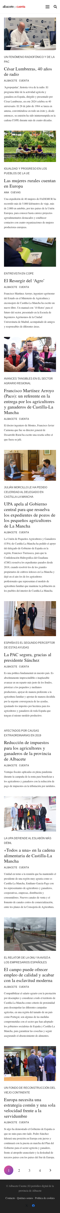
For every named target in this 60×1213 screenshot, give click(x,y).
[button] (47, 7)
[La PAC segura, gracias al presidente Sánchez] (30, 618)
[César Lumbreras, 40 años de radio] (30, 34)
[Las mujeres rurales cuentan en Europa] (30, 146)
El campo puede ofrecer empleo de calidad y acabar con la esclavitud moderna (29, 974)
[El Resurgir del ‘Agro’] (30, 252)
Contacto (10, 1198)
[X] (26, 1205)
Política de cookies (45, 1198)
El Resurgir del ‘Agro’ (24, 280)
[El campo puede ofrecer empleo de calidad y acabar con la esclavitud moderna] (30, 934)
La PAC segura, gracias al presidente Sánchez (27, 657)
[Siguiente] (50, 1170)
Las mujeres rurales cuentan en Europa (30, 183)
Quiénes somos (25, 1198)
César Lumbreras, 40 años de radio (28, 71)
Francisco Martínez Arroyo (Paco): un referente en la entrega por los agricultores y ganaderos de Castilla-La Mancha (29, 401)
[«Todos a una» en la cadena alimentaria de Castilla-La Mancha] (30, 813)
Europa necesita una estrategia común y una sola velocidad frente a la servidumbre (29, 1107)
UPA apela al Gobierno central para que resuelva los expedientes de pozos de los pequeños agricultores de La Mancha (29, 515)
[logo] (14, 6)
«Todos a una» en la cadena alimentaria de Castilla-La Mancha (29, 855)
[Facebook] (33, 1205)
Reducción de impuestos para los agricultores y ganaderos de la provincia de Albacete (27, 750)
